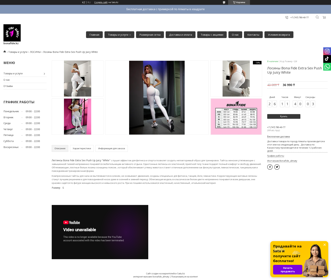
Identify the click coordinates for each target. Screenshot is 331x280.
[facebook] (270, 167)
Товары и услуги (118, 34)
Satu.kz (181, 273)
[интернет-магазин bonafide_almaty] (12, 32)
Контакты (253, 34)
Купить (283, 116)
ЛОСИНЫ (35, 52)
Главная (94, 34)
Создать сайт (101, 2)
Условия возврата (279, 34)
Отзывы (8, 86)
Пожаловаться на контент (184, 276)
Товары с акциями (212, 34)
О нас (235, 34)
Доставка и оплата (180, 34)
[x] (277, 167)
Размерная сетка (150, 34)
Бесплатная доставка (278, 136)
